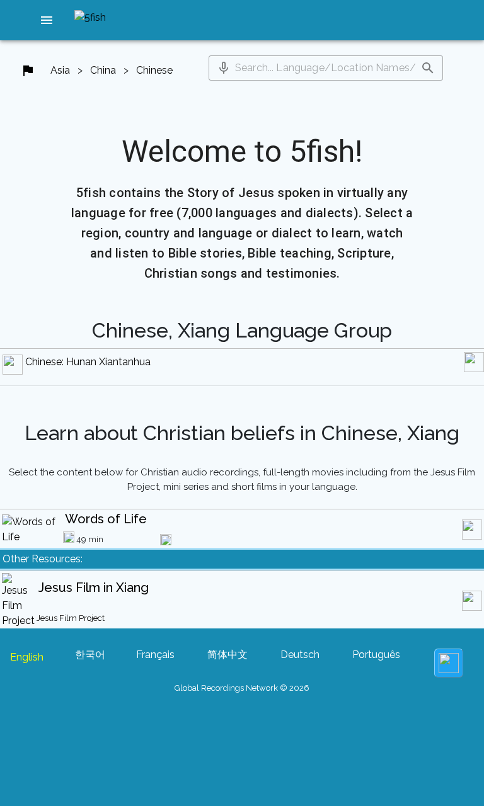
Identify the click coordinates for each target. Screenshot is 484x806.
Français (155, 655)
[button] (47, 20)
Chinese (154, 70)
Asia (60, 70)
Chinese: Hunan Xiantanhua (88, 362)
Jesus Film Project (71, 618)
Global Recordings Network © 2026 (242, 688)
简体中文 (227, 655)
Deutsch (300, 655)
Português (376, 655)
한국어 (90, 655)
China (103, 70)
